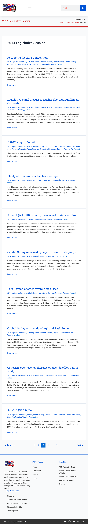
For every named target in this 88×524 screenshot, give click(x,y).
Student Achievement (48, 64)
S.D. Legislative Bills (14, 507)
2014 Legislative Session (72, 22)
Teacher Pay (19, 110)
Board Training (58, 62)
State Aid (35, 64)
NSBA (29, 64)
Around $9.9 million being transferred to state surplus (41, 215)
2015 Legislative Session (36, 62)
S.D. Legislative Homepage (17, 503)
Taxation (10, 110)
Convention (11, 64)
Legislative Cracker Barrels (17, 500)
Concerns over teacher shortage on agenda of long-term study (42, 369)
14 (57, 445)
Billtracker (10, 496)
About (35, 467)
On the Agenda (12, 511)
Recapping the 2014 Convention (27, 57)
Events (35, 474)
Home (61, 22)
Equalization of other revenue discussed (32, 288)
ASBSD (49, 62)
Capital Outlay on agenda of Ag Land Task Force (38, 328)
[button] (29, 8)
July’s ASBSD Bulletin (21, 410)
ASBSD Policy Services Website (68, 472)
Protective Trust (25, 149)
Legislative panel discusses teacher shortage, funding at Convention (43, 101)
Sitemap (62, 484)
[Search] (83, 8)
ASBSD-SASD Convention (68, 477)
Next (80, 445)
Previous (9, 445)
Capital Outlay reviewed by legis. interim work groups (41, 252)
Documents (37, 471)
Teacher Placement (66, 480)
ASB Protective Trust (67, 467)
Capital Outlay (70, 62)
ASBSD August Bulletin (22, 142)
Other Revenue (12, 149)
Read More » (12, 85)
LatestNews (21, 64)
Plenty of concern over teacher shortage (32, 176)
